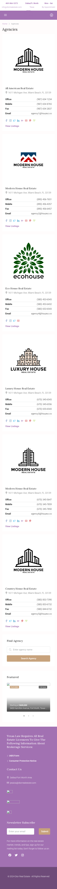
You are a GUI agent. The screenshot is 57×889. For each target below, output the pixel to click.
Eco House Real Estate (18, 288)
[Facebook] (10, 855)
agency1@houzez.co (41, 113)
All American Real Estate (19, 88)
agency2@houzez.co (41, 213)
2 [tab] (30, 717)
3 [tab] (34, 717)
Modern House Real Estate (20, 188)
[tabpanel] (28, 697)
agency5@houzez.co (41, 613)
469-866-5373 (12, 3)
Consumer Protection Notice (22, 761)
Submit (44, 831)
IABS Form (14, 755)
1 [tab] (25, 717)
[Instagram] (22, 855)
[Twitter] (16, 855)
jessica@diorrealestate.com (23, 783)
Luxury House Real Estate (20, 388)
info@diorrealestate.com (12, 7)
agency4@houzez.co (41, 313)
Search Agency (28, 658)
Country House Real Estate (21, 588)
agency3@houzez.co (41, 413)
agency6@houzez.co (41, 513)
